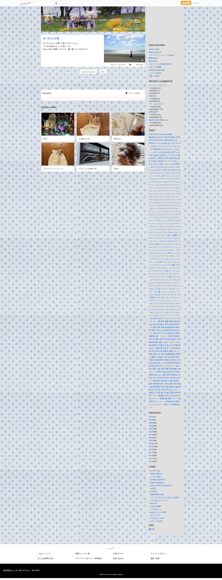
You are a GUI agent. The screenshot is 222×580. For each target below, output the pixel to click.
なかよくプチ (155, 515)
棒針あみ (152, 52)
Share (139, 29)
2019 (151, 434)
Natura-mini (93, 11)
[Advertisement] (93, 81)
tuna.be (111, 548)
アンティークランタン (158, 85)
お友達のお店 (154, 70)
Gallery (118, 29)
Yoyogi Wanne (156, 473)
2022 (151, 425)
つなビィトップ (44, 553)
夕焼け (151, 49)
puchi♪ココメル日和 (158, 512)
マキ (57, 16)
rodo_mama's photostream (161, 485)
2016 (151, 443)
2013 (151, 452)
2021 (151, 428)
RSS (153, 529)
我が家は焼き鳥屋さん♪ (158, 120)
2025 (151, 416)
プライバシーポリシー (84, 558)
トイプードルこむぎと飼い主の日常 (164, 497)
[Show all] (137, 22)
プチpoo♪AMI (155, 506)
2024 (151, 419)
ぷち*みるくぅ (155, 509)
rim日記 (153, 488)
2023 (151, 422)
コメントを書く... (134, 93)
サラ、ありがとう (156, 103)
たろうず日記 (155, 476)
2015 (151, 446)
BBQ (151, 58)
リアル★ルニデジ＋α (159, 500)
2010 (151, 461)
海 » (103, 71)
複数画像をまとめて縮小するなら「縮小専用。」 (23, 570)
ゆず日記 (153, 491)
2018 (151, 437)
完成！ (151, 76)
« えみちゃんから (88, 71)
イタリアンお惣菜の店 (158, 64)
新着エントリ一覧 (82, 553)
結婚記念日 (153, 111)
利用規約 (98, 558)
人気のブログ (118, 553)
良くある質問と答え (46, 558)
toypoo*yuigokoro (157, 482)
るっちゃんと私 (51, 38)
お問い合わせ (118, 558)
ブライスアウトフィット (159, 55)
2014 (151, 449)
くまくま (152, 67)
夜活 (150, 61)
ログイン (196, 3)
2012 (151, 455)
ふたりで (152, 73)
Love (129, 29)
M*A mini (153, 503)
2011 (151, 458)
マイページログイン (159, 553)
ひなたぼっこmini (157, 518)
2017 (151, 440)
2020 (151, 431)
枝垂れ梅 (152, 95)
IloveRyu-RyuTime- (158, 479)
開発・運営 (155, 558)
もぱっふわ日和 (156, 521)
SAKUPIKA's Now (157, 494)
